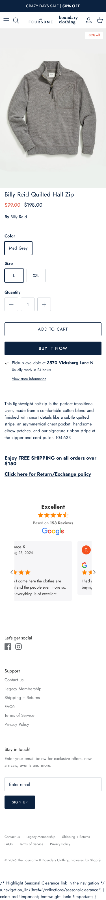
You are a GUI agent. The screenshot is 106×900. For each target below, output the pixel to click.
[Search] (18, 20)
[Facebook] (8, 646)
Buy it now (53, 348)
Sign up (20, 802)
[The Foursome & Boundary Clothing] (53, 20)
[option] (53, 108)
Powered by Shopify (86, 860)
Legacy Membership (23, 689)
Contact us (14, 680)
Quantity (12, 292)
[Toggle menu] (6, 20)
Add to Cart (53, 329)
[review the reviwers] (79, 564)
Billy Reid (18, 217)
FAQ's (10, 707)
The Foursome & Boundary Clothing (43, 860)
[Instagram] (18, 646)
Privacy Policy (17, 724)
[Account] (87, 20)
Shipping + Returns (22, 697)
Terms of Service (19, 715)
